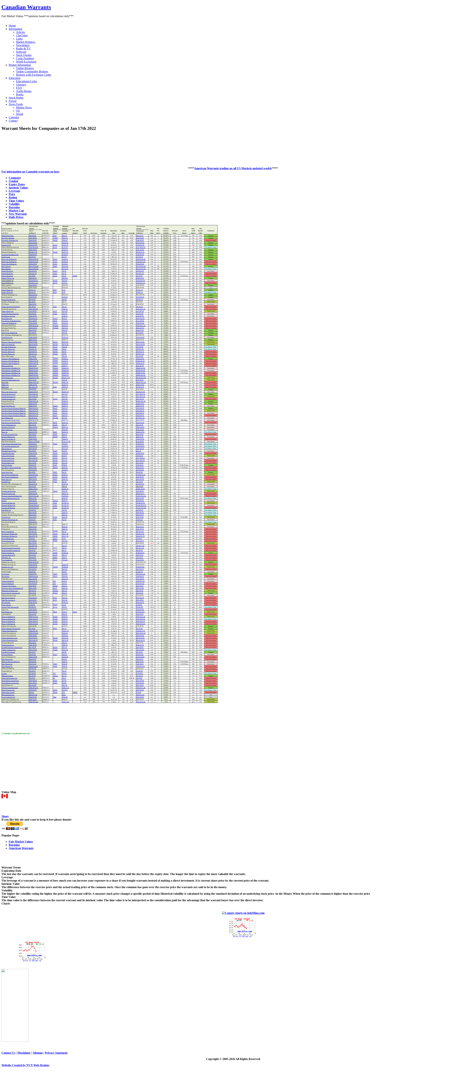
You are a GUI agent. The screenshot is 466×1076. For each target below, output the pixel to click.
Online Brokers (25, 68)
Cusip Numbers (25, 58)
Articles (20, 32)
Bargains (14, 844)
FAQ (19, 87)
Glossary (21, 84)
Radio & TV (23, 48)
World (19, 114)
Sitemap (38, 1052)
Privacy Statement (56, 1052)
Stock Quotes (23, 55)
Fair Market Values (21, 841)
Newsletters (22, 45)
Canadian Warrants (26, 7)
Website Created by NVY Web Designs (25, 1065)
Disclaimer (24, 1052)
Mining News (24, 107)
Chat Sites (22, 35)
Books (19, 94)
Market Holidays (25, 42)
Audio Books (23, 91)
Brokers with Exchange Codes (33, 74)
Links (19, 38)
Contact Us (8, 1052)
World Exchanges (26, 61)
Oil (18, 110)
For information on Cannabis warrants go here (30, 171)
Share (5, 816)
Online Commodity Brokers (32, 71)
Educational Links (26, 81)
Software (21, 51)
